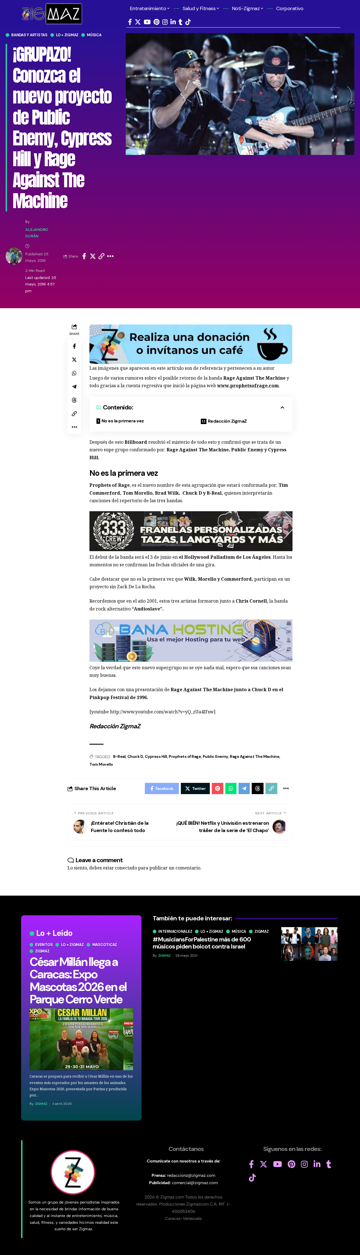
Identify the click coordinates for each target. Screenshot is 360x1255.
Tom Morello (101, 764)
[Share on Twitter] (93, 256)
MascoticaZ (104, 945)
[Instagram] (165, 22)
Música (94, 35)
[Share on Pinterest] (217, 788)
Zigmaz (42, 951)
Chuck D (135, 756)
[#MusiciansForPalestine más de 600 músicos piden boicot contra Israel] (309, 944)
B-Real (119, 756)
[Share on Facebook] (84, 256)
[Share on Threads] (74, 400)
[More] (110, 256)
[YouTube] (147, 22)
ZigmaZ (41, 1103)
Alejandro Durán (36, 232)
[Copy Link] (101, 256)
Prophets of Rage (185, 756)
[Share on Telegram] (74, 386)
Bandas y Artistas (29, 35)
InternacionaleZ (175, 931)
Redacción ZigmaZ (227, 421)
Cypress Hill (156, 756)
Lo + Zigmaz (67, 35)
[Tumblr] (180, 22)
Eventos (44, 945)
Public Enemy (215, 756)
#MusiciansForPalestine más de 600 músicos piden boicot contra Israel (202, 942)
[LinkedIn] (173, 22)
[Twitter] (137, 22)
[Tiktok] (188, 22)
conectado (126, 868)
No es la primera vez (123, 421)
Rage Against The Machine (254, 756)
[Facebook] (130, 22)
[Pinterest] (156, 22)
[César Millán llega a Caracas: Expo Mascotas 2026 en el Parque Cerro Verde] (81, 1039)
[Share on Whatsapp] (74, 373)
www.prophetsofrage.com (248, 385)
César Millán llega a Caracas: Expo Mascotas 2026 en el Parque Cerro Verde (78, 980)
